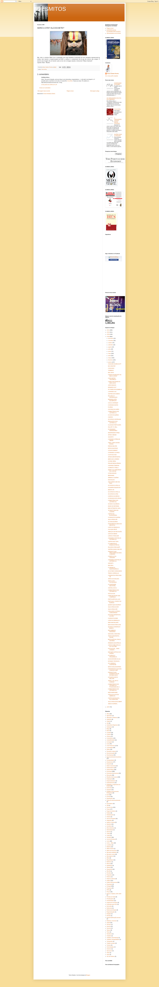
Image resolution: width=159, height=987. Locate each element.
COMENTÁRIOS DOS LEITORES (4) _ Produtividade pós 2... (114, 686)
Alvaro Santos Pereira (113, 73)
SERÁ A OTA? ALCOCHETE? (112, 581)
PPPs (108, 890)
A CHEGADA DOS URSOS (114, 498)
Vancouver (109, 950)
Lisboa (108, 835)
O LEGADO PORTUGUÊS (114, 425)
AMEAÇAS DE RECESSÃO (115, 531)
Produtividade (110, 900)
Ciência (109, 736)
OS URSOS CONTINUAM (114, 419)
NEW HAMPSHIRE (113, 692)
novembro (111, 340)
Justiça (108, 833)
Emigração (109, 779)
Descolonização (111, 753)
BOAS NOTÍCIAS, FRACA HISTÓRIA (114, 640)
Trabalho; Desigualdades (113, 939)
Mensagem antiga (94, 91)
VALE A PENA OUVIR (113, 607)
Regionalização (111, 912)
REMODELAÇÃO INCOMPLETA (112, 400)
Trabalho (109, 935)
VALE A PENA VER (112, 609)
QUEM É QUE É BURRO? (114, 605)
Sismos (108, 926)
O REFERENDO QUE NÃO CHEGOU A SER (114, 669)
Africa (108, 713)
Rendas (109, 915)
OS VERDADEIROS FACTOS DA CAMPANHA (114, 99)
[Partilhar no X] (66, 67)
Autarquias (109, 727)
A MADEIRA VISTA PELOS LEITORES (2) (114, 538)
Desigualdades (110, 760)
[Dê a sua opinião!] (64, 67)
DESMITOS (51, 9)
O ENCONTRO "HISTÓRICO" (112, 379)
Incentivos (109, 826)
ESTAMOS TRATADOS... (114, 661)
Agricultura (109, 715)
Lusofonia (109, 845)
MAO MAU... (111, 565)
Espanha (109, 789)
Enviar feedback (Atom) (49, 93)
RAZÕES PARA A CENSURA (118, 135)
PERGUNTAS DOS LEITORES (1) (113, 422)
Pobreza (109, 876)
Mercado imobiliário (112, 852)
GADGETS (110, 563)
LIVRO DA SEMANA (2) (114, 620)
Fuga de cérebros (111, 811)
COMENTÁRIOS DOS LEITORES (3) (113, 689)
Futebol (108, 813)
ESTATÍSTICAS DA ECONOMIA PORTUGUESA (114, 30)
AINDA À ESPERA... (113, 703)
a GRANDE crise (112, 391)
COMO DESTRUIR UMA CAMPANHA (114, 596)
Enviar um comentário (44, 87)
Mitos (108, 858)
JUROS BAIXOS (112, 385)
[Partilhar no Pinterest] (70, 67)
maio (109, 353)
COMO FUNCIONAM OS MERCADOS (114, 382)
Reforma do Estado (111, 910)
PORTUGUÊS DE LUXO (114, 599)
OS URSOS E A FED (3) (114, 485)
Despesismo (110, 762)
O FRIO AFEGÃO (112, 473)
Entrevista (109, 787)
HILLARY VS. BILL (112, 427)
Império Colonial (111, 822)
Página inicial (70, 91)
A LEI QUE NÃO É (112, 529)
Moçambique (110, 860)
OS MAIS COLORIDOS (113, 504)
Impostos (109, 824)
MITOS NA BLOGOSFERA (114, 666)
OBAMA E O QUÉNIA (113, 477)
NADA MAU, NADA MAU (114, 634)
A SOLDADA (111, 368)
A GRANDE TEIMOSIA (113, 465)
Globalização (110, 814)
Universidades (110, 947)
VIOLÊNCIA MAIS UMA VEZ (115, 549)
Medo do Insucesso (111, 850)
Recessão (109, 906)
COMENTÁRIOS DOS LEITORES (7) (113, 412)
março (110, 357)
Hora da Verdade (111, 818)
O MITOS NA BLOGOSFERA (112, 514)
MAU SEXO (111, 372)
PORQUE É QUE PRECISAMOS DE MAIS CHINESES (115, 553)
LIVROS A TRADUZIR (113, 536)
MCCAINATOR (111, 366)
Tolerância (109, 934)
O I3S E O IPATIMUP (113, 403)
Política (108, 880)
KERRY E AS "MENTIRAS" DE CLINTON (114, 470)
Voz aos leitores (111, 956)
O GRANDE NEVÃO (113, 405)
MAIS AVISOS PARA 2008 (114, 624)
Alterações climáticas (112, 717)
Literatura (109, 837)
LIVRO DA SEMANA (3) (114, 527)
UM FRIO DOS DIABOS (114, 393)
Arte (108, 723)
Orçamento (109, 869)
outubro (110, 342)
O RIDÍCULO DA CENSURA (112, 557)
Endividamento (110, 782)
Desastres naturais (111, 751)
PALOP (108, 871)
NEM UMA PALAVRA (113, 622)
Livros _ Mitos (110, 843)
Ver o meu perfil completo (111, 76)
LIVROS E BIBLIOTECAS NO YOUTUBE (114, 645)
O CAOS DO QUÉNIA (113, 415)
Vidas (108, 952)
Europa (108, 796)
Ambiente (109, 719)
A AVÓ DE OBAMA (112, 533)
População (109, 884)
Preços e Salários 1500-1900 (114, 893)
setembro (110, 344)
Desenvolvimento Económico (114, 757)
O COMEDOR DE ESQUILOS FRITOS (113, 544)
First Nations (110, 803)
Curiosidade (110, 747)
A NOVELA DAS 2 (112, 588)
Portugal (109, 886)
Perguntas (109, 875)
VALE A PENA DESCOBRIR (115, 701)
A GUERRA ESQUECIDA (114, 487)
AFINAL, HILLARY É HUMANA (113, 681)
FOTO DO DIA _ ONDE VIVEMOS (113, 649)
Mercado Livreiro (111, 854)
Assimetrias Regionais (112, 725)
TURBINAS (111, 370)
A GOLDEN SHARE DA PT (114, 364)
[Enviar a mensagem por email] (63, 67)
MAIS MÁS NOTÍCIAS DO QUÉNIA (114, 652)
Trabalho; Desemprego (112, 937)
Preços (108, 891)
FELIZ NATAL (117, 109)
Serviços (109, 924)
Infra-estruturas (110, 828)
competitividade (111, 740)
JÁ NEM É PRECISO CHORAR (113, 511)
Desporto (109, 764)
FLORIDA (110, 407)
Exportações (110, 798)
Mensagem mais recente (44, 91)
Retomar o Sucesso (111, 920)
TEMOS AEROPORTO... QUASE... (114, 636)
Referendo (109, 908)
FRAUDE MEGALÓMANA (114, 463)
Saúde (108, 922)
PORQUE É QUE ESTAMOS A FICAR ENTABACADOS (113, 674)
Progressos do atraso (112, 902)
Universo (109, 949)
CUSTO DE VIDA (112, 454)
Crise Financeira (111, 745)
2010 (108, 332)
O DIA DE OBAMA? (113, 450)
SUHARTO (110, 437)
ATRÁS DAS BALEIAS (113, 578)
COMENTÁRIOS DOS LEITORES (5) (113, 590)
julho (109, 349)
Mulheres (109, 861)
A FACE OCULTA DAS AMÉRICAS (113, 695)
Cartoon (109, 734)
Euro (108, 794)
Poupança (109, 888)
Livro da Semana (111, 839)
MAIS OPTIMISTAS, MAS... (114, 508)
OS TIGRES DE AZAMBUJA (115, 389)
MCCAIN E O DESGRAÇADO (112, 396)
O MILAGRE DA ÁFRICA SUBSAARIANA (114, 612)
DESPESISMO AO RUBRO (117, 84)
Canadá (109, 732)
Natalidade (109, 865)
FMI (107, 805)
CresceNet (69, 81)
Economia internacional (113, 773)
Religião (109, 913)
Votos (108, 954)
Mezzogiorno (110, 856)
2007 (108, 707)
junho (109, 351)
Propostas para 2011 (112, 904)
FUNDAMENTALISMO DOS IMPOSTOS (115, 524)
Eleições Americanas (112, 777)
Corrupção (109, 742)
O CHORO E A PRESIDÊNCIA (112, 656)
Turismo (109, 945)
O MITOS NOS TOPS (113, 541)
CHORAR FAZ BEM (113, 618)
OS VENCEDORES (113, 521)
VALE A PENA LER (112, 519)
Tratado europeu (111, 943)
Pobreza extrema (111, 878)
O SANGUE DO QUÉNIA (114, 517)
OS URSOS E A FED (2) (114, 492)
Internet (108, 831)
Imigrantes (109, 820)
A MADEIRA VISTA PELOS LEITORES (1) (114, 560)
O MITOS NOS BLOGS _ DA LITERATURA (114, 699)
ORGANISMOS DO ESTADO (114, 33)
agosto (110, 347)
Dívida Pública (110, 769)
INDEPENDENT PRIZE (114, 432)
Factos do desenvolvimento (113, 800)
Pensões (109, 873)
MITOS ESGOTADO (113, 448)
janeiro (110, 362)
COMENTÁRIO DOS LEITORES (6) (113, 501)
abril (109, 355)
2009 (108, 334)
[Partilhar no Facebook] (68, 67)
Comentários (110, 738)
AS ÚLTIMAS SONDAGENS (115, 571)
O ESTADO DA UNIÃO (113, 409)
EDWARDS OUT (112, 387)
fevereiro (110, 360)
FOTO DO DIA (111, 593)
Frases (108, 809)
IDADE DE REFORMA (113, 506)
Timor (108, 932)
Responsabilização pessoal (114, 917)
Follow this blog (113, 259)
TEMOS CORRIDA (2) (113, 573)
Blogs (108, 728)
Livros (108, 841)
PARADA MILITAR (112, 446)
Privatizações (110, 898)
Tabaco (108, 930)
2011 (108, 330)
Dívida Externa (110, 767)
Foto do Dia (44, 69)
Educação (109, 775)
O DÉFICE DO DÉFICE (113, 496)
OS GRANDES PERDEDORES (112, 430)
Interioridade (110, 829)
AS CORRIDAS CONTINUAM (112, 664)
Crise (108, 743)
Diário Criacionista (111, 765)
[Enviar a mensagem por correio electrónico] (60, 67)
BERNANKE (111, 475)
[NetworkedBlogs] (113, 257)
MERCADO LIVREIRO (113, 459)
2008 (108, 336)
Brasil (108, 730)
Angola (108, 721)
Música (108, 863)
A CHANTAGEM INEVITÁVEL (112, 585)
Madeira (109, 846)
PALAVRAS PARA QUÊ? (114, 547)
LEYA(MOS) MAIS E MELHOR (113, 678)
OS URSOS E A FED (113, 494)
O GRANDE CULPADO (114, 452)
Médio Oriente (110, 848)
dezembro (111, 338)
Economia (109, 771)
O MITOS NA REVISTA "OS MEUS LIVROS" (114, 375)
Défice (108, 749)
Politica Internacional (112, 882)
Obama (108, 867)
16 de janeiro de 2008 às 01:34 (49, 84)
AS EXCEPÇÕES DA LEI (114, 659)
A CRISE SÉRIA (112, 461)
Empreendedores (111, 780)
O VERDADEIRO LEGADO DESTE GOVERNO (118, 120)
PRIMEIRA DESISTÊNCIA (114, 643)
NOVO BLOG (111, 479)
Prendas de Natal (111, 896)
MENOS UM (111, 489)
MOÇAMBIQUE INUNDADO (112, 631)
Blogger (88, 975)
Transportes (110, 941)
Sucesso (109, 928)
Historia (109, 816)
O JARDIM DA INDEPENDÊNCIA (113, 568)
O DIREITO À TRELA (113, 467)
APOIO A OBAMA (112, 435)
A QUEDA (110, 417)
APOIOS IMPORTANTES (114, 457)
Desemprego (110, 755)
